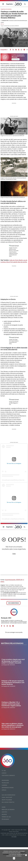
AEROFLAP (19, 579)
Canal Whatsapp (7, 797)
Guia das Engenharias (8, 795)
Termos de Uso (6, 816)
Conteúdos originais (8, 775)
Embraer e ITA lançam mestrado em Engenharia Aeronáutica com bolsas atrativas (13, 682)
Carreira (4, 785)
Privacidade (5, 819)
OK (14, 858)
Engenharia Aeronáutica (6, 9)
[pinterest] (24, 50)
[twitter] (13, 50)
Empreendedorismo (8, 787)
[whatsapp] (16, 50)
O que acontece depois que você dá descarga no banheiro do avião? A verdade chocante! (13, 661)
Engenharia (5, 780)
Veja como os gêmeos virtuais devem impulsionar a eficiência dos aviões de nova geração (12, 725)
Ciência (4, 790)
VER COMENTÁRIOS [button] (13, 603)
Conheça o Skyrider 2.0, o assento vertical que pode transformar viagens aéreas (11, 704)
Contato (4, 812)
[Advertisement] (14, 109)
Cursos (4, 773)
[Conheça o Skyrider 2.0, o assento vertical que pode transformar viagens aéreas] (13, 695)
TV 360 (4, 770)
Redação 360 (6, 618)
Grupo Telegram (7, 799)
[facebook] (10, 50)
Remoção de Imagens (8, 809)
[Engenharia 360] (14, 4)
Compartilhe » (4, 49)
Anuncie (4, 814)
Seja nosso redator (8, 802)
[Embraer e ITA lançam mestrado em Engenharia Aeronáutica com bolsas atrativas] (13, 674)
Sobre (3, 807)
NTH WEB (14, 836)
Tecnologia (5, 782)
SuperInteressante (10, 579)
